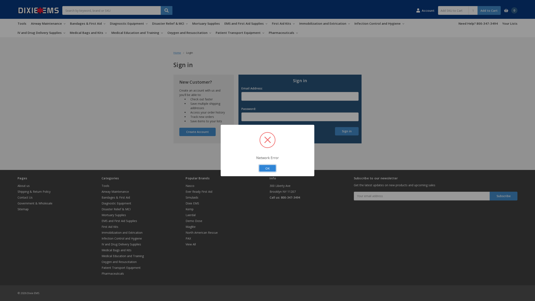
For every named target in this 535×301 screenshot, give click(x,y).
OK (267, 168)
